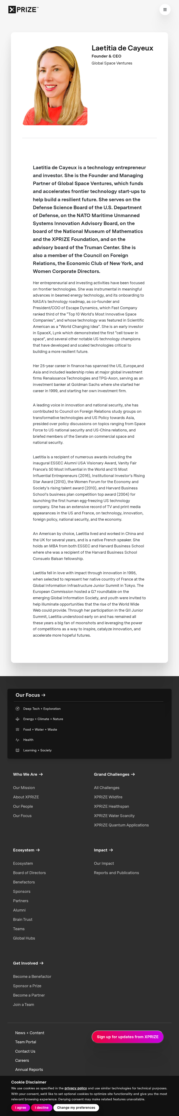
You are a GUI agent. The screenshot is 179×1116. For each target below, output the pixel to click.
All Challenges (107, 787)
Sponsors (22, 891)
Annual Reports (29, 1069)
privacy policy (76, 1088)
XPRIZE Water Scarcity (114, 815)
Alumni (19, 910)
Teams (19, 928)
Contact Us (25, 1051)
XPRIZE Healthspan (111, 806)
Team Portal (25, 1042)
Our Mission (24, 787)
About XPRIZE (26, 797)
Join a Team (23, 1004)
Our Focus (22, 815)
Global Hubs (24, 938)
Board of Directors (29, 872)
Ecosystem (23, 863)
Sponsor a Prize (27, 985)
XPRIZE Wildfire (108, 797)
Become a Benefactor (32, 976)
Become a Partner (29, 995)
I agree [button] (20, 1107)
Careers (22, 1060)
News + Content (29, 1032)
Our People (23, 806)
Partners (20, 900)
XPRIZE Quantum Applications (121, 825)
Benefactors (24, 882)
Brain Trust (22, 919)
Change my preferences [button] (76, 1107)
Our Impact (104, 863)
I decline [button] (41, 1107)
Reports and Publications (116, 872)
